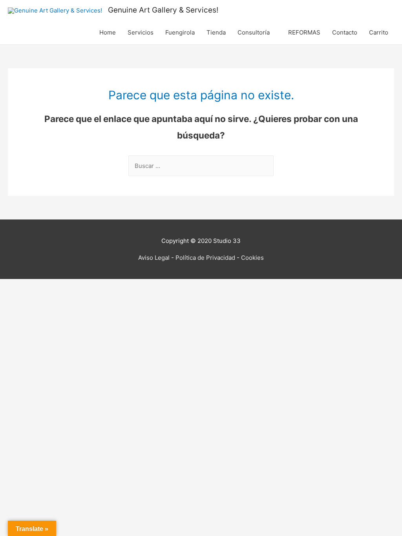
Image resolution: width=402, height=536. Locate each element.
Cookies (252, 257)
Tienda (216, 32)
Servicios (140, 32)
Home (107, 32)
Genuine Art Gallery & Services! (163, 10)
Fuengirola (180, 32)
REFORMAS (304, 32)
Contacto (344, 32)
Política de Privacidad (205, 257)
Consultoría (254, 32)
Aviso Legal (154, 257)
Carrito (378, 32)
